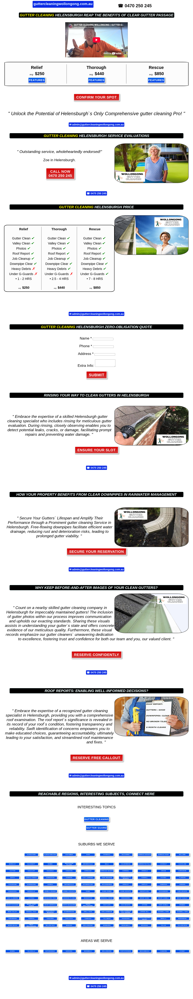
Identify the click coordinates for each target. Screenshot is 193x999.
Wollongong (88, 925)
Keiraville (31, 891)
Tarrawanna (12, 918)
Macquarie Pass (50, 898)
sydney (182, 951)
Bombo (50, 864)
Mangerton (88, 898)
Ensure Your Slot (96, 450)
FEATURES (37, 80)
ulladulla (31, 951)
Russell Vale (31, 911)
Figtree (163, 877)
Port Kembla (163, 904)
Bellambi (182, 854)
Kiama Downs (107, 891)
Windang (69, 925)
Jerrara (182, 884)
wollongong (107, 951)
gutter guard (96, 828)
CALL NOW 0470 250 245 (60, 173)
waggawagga (144, 951)
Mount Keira (144, 898)
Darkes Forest (31, 877)
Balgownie (126, 854)
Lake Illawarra (12, 898)
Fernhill (144, 877)
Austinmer (69, 854)
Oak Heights (125, 904)
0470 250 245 (98, 193)
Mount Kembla (163, 898)
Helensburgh (107, 884)
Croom (163, 870)
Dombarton (50, 877)
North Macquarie (69, 904)
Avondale (106, 854)
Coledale (50, 870)
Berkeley (12, 864)
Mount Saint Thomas (31, 905)
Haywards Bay (88, 884)
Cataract (163, 864)
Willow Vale (50, 925)
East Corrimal (88, 877)
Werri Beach (12, 925)
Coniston (69, 870)
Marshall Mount (107, 898)
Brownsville (88, 864)
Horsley (126, 884)
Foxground (12, 884)
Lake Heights (182, 891)
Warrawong (182, 918)
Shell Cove (88, 911)
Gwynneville (69, 884)
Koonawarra (163, 891)
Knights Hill (144, 891)
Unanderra (126, 918)
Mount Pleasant (12, 904)
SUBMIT (96, 375)
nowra (12, 951)
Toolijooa (69, 918)
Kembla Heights (69, 891)
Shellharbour (107, 911)
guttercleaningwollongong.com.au (63, 4)
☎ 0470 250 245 (135, 5)
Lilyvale (31, 898)
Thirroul (31, 918)
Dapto (12, 877)
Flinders (182, 877)
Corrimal (125, 870)
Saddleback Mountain (50, 912)
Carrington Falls (144, 864)
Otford (144, 904)
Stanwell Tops (182, 911)
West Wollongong (31, 925)
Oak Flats (106, 904)
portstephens (125, 951)
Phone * (85, 346)
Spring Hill (144, 911)
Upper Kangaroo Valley (144, 918)
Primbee (182, 904)
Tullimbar (107, 918)
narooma (69, 951)
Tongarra (50, 918)
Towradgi (87, 918)
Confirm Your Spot (96, 97)
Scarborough (69, 911)
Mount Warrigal (50, 904)
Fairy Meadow (107, 877)
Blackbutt (31, 864)
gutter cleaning (37, 15)
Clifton (12, 870)
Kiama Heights (126, 891)
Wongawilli (126, 925)
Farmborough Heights (126, 877)
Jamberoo (163, 884)
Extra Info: (86, 366)
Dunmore (69, 877)
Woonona (144, 925)
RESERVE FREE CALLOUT (96, 758)
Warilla (163, 918)
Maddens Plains (69, 898)
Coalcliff (31, 870)
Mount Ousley (182, 898)
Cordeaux (88, 870)
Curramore (182, 870)
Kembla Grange (50, 891)
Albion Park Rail (50, 854)
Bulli (107, 864)
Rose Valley (12, 911)
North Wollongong (88, 905)
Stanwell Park (163, 911)
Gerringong (31, 884)
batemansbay (50, 951)
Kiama (88, 891)
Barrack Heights (144, 854)
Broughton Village (69, 864)
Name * (86, 338)
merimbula (88, 951)
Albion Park (31, 854)
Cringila (145, 870)
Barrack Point (163, 854)
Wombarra (107, 925)
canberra (163, 951)
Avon (88, 854)
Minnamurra (125, 898)
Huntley (145, 884)
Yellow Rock (182, 925)
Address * (85, 354)
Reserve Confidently (96, 655)
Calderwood (125, 864)
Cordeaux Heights (107, 870)
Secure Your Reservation (96, 552)
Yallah (163, 925)
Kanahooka (12, 891)
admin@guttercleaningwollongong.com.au (98, 124)
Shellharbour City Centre (125, 912)
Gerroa (50, 884)
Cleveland (182, 864)
